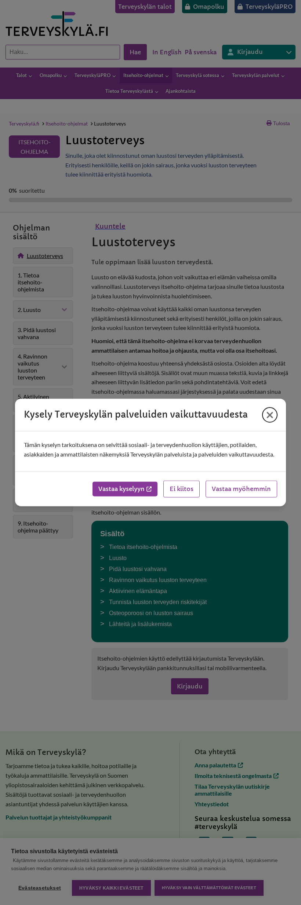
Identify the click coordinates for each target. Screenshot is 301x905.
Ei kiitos (181, 489)
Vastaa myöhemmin (241, 489)
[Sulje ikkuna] (269, 414)
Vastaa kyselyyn (121, 489)
